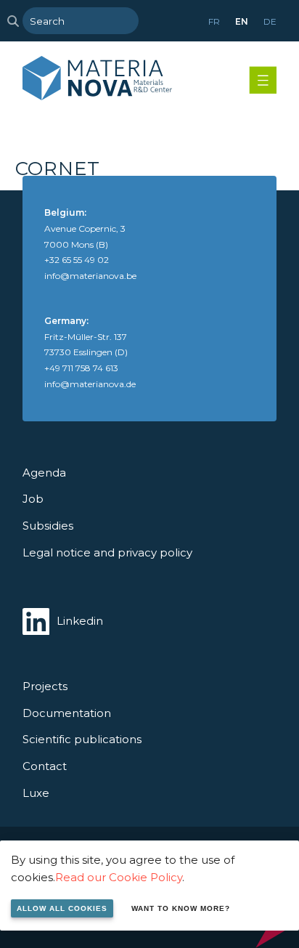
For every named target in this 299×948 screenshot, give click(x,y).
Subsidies (47, 525)
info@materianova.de (90, 383)
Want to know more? (180, 908)
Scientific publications (82, 739)
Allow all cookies (62, 908)
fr (214, 21)
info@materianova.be (90, 275)
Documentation (66, 713)
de (270, 21)
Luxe (35, 793)
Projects (44, 686)
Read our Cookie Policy (118, 877)
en (241, 21)
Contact (44, 766)
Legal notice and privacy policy (107, 552)
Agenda (44, 472)
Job (33, 499)
